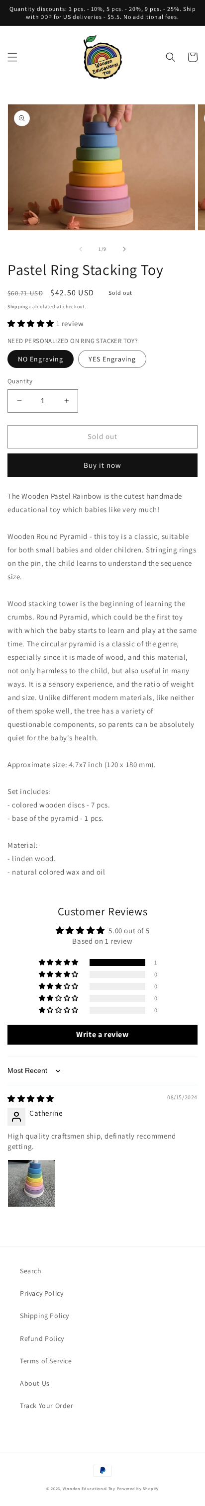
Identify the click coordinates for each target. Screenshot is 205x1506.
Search (31, 1270)
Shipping (17, 306)
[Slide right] (124, 249)
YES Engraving (112, 358)
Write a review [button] (102, 1034)
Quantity (19, 381)
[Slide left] (81, 249)
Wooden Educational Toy (89, 1488)
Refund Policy (42, 1338)
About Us (35, 1383)
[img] (30, 1098)
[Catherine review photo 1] (31, 1183)
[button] (12, 57)
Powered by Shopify (138, 1488)
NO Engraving (40, 358)
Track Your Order (47, 1405)
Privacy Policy (41, 1293)
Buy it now (102, 465)
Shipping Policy (44, 1315)
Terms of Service (46, 1360)
